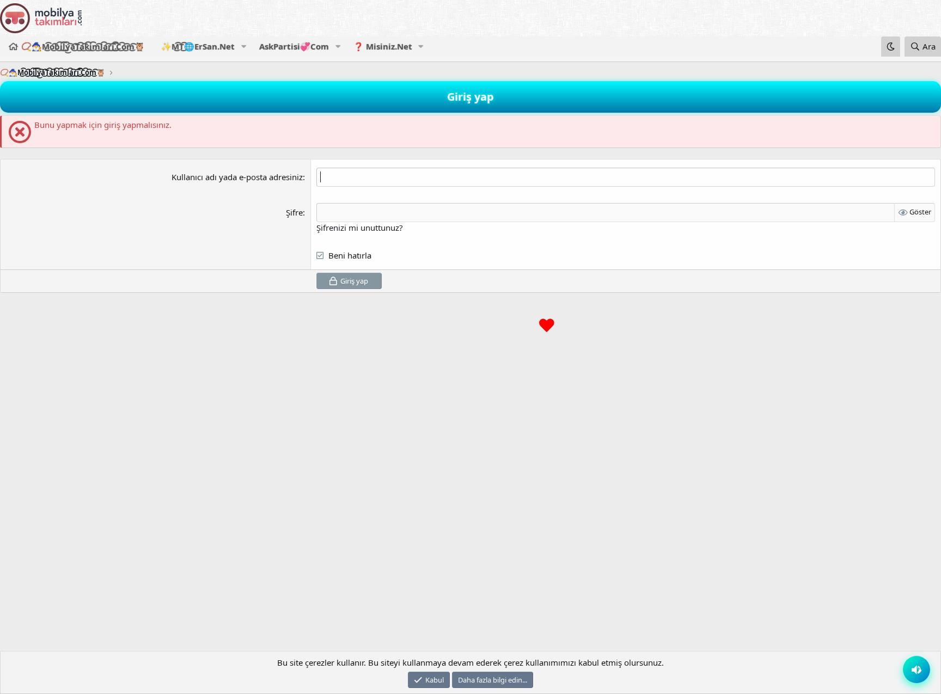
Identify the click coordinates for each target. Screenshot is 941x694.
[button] (243, 46)
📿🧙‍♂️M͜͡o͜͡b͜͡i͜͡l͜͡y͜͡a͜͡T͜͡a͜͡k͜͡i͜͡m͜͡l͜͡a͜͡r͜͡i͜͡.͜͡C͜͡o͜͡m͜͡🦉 (83, 46)
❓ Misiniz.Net (382, 46)
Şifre (294, 212)
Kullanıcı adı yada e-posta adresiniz (237, 176)
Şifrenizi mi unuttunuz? (359, 227)
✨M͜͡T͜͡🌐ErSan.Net (198, 46)
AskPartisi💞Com (294, 46)
